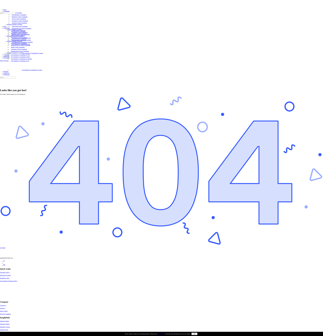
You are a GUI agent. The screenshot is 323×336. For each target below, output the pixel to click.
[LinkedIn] (4, 265)
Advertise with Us (5, 272)
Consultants (6, 28)
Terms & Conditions (5, 314)
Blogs (4, 26)
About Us (2, 308)
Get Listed (4, 298)
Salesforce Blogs (4, 321)
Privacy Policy (4, 311)
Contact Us (6, 73)
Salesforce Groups (5, 327)
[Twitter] (4, 263)
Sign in (2, 60)
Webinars (5, 71)
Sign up (6, 60)
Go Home (2, 248)
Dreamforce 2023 (4, 278)
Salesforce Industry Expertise (14, 41)
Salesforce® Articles (5, 275)
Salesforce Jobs (4, 330)
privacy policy (161, 334)
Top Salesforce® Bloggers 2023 (8, 281)
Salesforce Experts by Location (15, 53)
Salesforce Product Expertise (14, 29)
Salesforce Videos (5, 324)
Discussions (6, 74)
